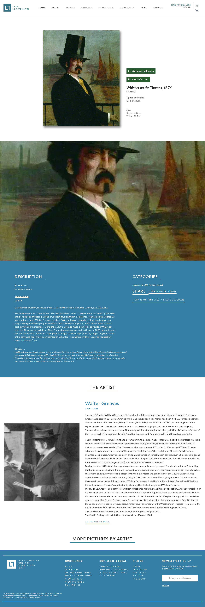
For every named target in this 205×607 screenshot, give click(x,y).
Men (142, 285)
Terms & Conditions (113, 573)
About (56, 8)
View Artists (73, 579)
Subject (160, 285)
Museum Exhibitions (78, 576)
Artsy (137, 566)
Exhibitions (106, 8)
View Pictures (74, 582)
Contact (158, 8)
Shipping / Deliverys (114, 569)
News (144, 8)
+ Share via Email (172, 300)
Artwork (86, 8)
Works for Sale (110, 566)
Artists (70, 8)
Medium (135, 285)
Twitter (138, 576)
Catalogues (127, 8)
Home (42, 8)
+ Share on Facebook (163, 291)
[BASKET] (196, 10)
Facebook (139, 579)
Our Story (72, 569)
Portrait (152, 285)
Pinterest (139, 573)
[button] (197, 6)
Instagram (140, 569)
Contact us (73, 585)
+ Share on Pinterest (146, 300)
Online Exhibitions (78, 573)
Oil (146, 285)
